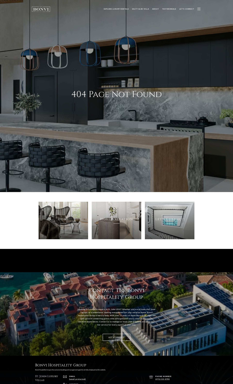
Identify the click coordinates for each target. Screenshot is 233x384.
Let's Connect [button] (116, 337)
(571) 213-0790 (162, 379)
